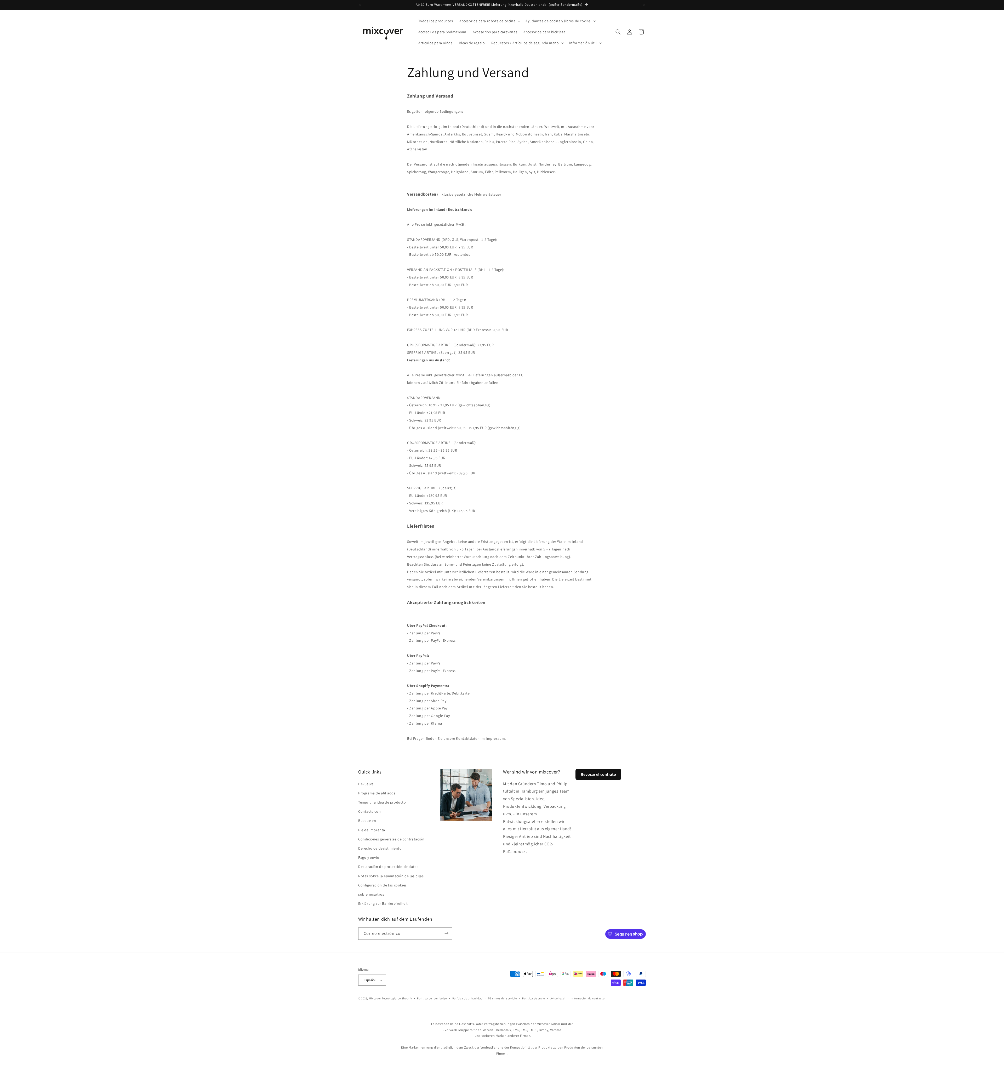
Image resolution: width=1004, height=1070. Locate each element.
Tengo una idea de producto (382, 802)
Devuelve (366, 783)
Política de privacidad (467, 998)
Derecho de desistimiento (380, 848)
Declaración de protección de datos (388, 866)
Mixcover (375, 998)
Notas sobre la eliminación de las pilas (391, 875)
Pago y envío (368, 857)
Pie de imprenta (371, 829)
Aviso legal (558, 998)
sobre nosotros (371, 894)
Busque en (367, 820)
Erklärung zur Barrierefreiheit (383, 903)
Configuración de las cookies (382, 885)
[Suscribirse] (446, 933)
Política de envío (533, 998)
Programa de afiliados (377, 792)
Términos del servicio (502, 998)
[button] (489, 20)
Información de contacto (587, 998)
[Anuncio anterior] (360, 5)
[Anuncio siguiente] (644, 5)
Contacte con (369, 811)
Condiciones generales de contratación (391, 838)
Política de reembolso (432, 998)
